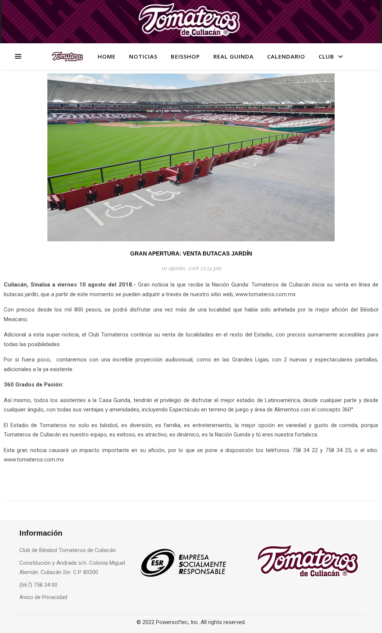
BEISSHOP (185, 56)
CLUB (326, 56)
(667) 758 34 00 (38, 585)
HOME (107, 56)
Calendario (286, 56)
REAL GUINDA (233, 56)
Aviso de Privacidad (43, 597)
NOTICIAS (143, 56)
